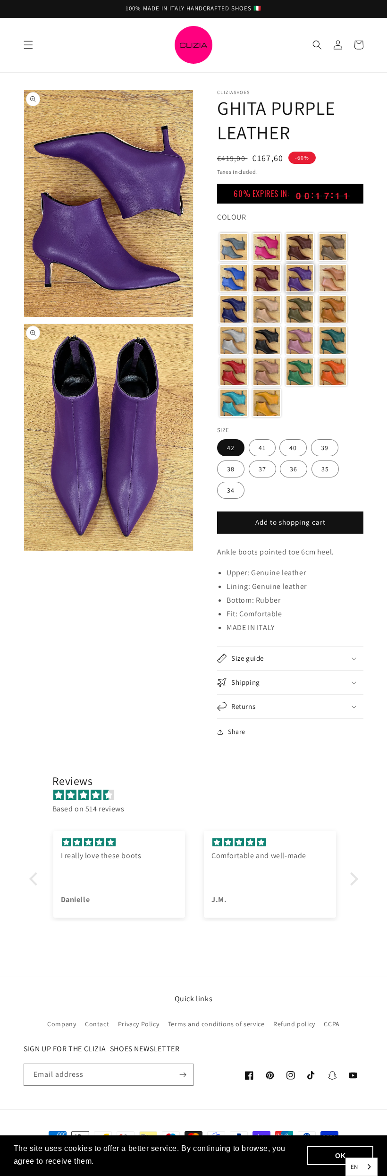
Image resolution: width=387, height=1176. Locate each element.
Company (61, 1024)
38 (231, 469)
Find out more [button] (123, 1161)
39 (324, 447)
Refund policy (294, 1024)
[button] (28, 44)
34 (231, 490)
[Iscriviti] (182, 1075)
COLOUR (231, 217)
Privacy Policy (138, 1024)
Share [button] (236, 731)
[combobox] (361, 1167)
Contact (97, 1024)
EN (354, 1167)
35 (325, 469)
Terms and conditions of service (216, 1024)
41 (262, 447)
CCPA (331, 1024)
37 (262, 469)
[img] (198, 795)
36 (293, 469)
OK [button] (340, 1155)
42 (231, 447)
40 (293, 447)
